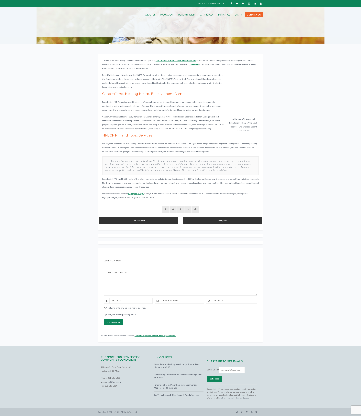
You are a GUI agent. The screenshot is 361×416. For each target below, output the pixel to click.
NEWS (220, 3)
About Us (150, 15)
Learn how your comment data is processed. (155, 335)
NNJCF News (164, 357)
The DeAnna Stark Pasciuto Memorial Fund (176, 60)
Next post (222, 220)
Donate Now (254, 15)
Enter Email (213, 369)
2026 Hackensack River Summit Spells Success (176, 395)
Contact (201, 3)
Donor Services (187, 15)
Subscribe (211, 3)
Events (239, 15)
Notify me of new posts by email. (121, 314)
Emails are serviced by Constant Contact (233, 398)
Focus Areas (167, 15)
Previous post (139, 220)
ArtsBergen (206, 15)
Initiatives (224, 15)
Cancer (194, 64)
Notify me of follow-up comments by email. (126, 308)
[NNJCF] (119, 21)
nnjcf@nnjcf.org (136, 193)
